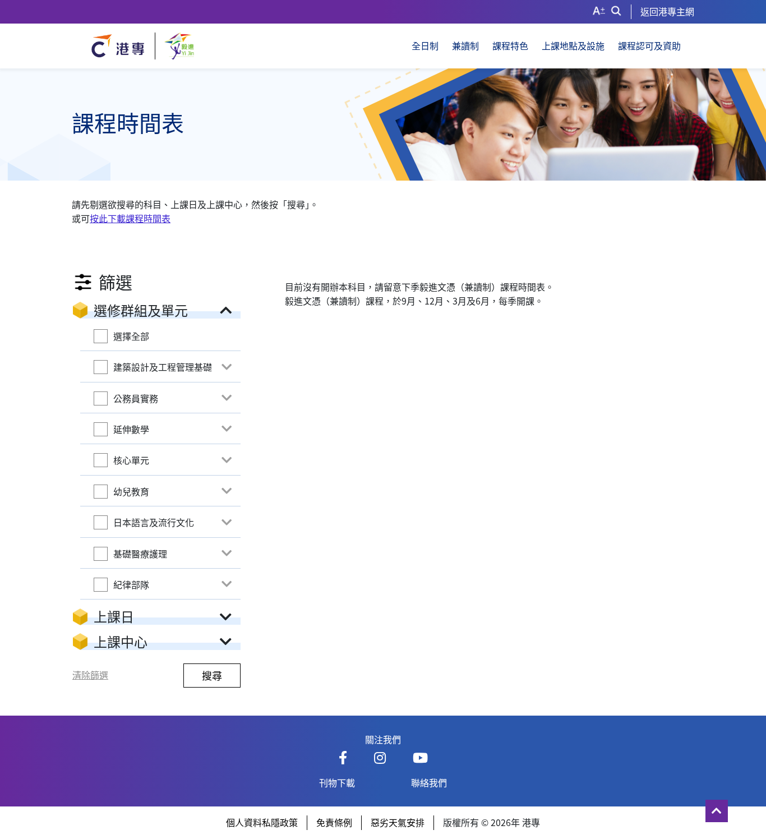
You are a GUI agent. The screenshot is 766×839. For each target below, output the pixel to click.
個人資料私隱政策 (262, 822)
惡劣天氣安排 (397, 822)
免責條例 (334, 822)
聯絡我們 (429, 782)
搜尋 (212, 675)
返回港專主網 (667, 11)
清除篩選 (90, 674)
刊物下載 (337, 782)
